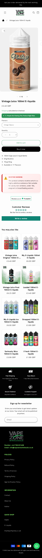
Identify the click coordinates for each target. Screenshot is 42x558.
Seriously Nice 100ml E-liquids (11, 352)
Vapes (6, 519)
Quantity (5, 130)
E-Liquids (7, 525)
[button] (4, 12)
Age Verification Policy (12, 482)
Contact (7, 495)
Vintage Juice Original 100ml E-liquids (11, 256)
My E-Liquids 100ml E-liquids (31, 256)
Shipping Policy (9, 476)
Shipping (5, 110)
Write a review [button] (21, 218)
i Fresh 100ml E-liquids (30, 352)
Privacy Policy (9, 459)
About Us (7, 501)
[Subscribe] (34, 419)
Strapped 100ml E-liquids (30, 320)
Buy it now (21, 149)
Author (6, 506)
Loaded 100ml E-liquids (31, 288)
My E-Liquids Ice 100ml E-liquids (11, 320)
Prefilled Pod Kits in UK (12, 531)
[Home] (3, 21)
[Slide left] (16, 96)
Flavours (4, 120)
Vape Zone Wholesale (13, 550)
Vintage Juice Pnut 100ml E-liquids (11, 288)
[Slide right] (26, 96)
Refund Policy (9, 465)
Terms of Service (10, 471)
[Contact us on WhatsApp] (36, 546)
